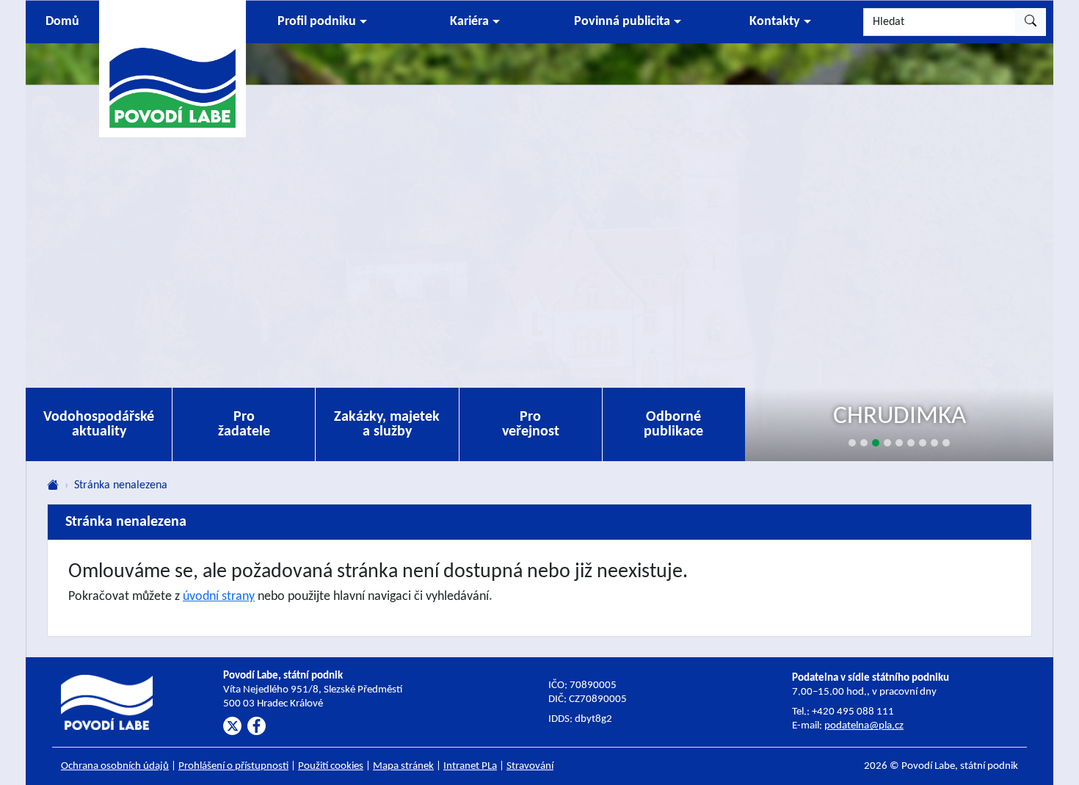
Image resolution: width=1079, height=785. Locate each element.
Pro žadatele (244, 424)
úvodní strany (219, 597)
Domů (62, 21)
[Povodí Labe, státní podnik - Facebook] (256, 726)
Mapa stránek (403, 766)
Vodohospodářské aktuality (98, 424)
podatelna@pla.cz (864, 725)
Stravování (529, 766)
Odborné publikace (673, 424)
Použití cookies (330, 766)
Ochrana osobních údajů (115, 766)
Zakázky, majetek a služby (387, 424)
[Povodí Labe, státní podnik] (172, 68)
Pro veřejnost (530, 424)
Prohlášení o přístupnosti (233, 766)
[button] (322, 22)
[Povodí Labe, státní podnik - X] (232, 726)
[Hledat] (1030, 22)
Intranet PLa (470, 766)
